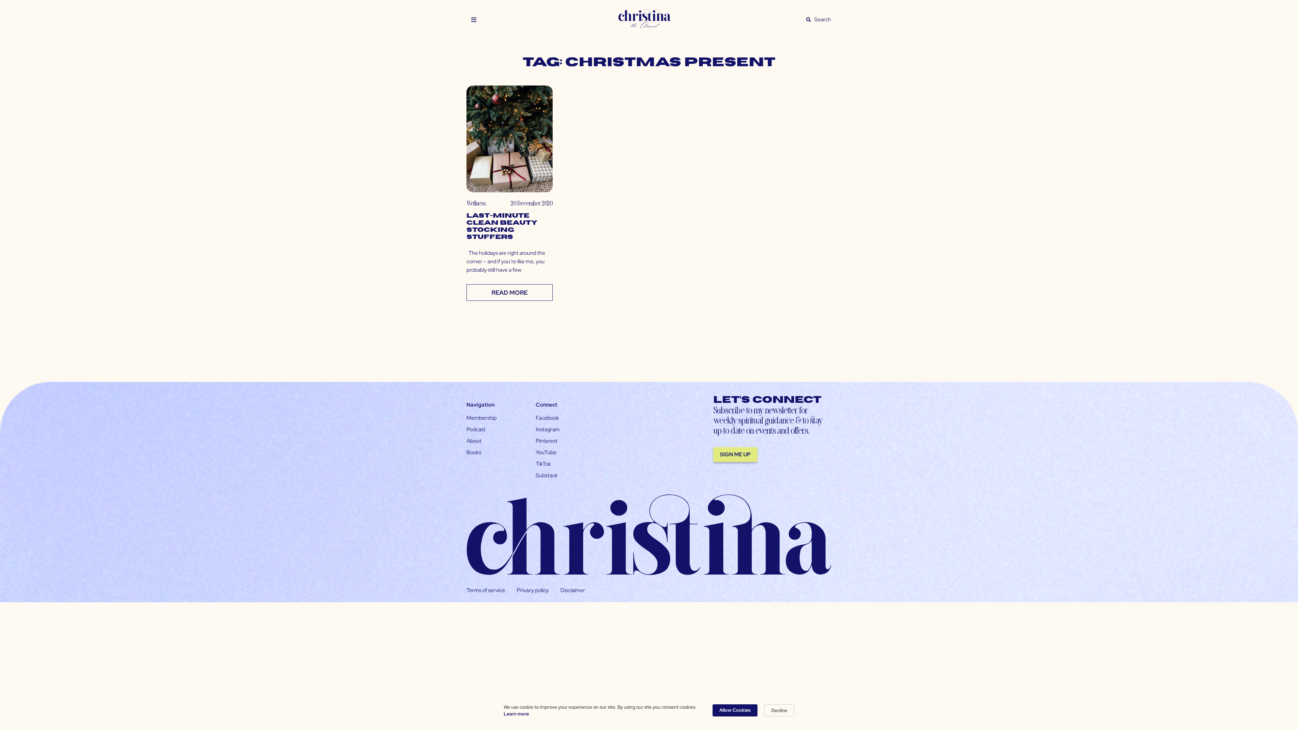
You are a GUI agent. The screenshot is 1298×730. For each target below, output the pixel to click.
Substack (547, 475)
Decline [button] (779, 710)
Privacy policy (533, 590)
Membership (481, 417)
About (473, 440)
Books (473, 452)
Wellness (476, 203)
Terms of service (485, 590)
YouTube (546, 452)
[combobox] (823, 19)
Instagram (548, 429)
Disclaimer (572, 590)
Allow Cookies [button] (735, 710)
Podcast (475, 429)
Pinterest (546, 440)
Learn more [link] (516, 714)
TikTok (543, 463)
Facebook (547, 417)
